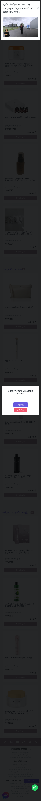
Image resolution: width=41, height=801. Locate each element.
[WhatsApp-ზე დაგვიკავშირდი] (35, 787)
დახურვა (20, 410)
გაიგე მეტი (20, 404)
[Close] (38, 8)
